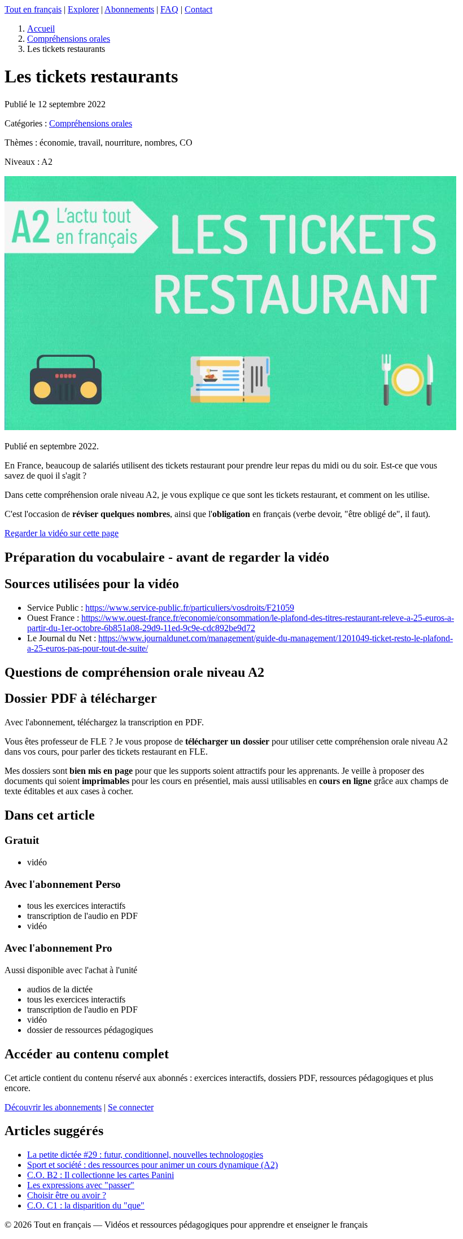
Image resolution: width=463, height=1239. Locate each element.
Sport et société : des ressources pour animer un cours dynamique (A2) (152, 1165)
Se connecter (131, 1107)
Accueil (41, 28)
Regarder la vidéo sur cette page (62, 533)
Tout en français (33, 9)
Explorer (83, 9)
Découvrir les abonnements (53, 1107)
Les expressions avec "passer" (80, 1185)
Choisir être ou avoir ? (66, 1195)
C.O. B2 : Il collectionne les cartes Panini (100, 1175)
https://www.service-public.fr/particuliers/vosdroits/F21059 (189, 607)
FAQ (169, 9)
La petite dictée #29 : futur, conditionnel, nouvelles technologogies (145, 1154)
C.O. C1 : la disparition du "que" (86, 1205)
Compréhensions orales (68, 38)
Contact (198, 9)
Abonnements (129, 9)
